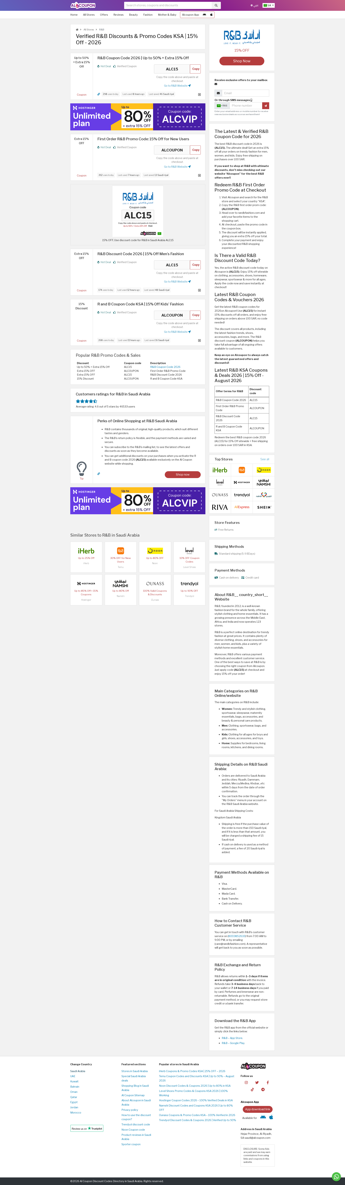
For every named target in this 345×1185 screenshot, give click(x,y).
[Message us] (336, 1176)
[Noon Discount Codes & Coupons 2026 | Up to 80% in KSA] (155, 550)
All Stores (89, 14)
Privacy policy (129, 1110)
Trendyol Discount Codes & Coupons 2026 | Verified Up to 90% (197, 1120)
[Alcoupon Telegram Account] (263, 1089)
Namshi (121, 596)
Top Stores (224, 459)
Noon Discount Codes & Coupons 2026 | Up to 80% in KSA (195, 1085)
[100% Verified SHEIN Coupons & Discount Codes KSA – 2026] (264, 507)
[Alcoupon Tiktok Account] (252, 1089)
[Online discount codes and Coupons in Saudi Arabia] (77, 29)
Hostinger (86, 600)
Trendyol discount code (135, 1124)
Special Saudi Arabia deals (133, 1078)
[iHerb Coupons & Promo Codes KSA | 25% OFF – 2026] (86, 550)
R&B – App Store (232, 1038)
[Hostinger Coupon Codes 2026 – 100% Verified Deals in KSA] (86, 583)
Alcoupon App (190, 14)
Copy (195, 69)
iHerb (86, 563)
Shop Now (241, 61)
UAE (72, 1076)
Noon (155, 563)
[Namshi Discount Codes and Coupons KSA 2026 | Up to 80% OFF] (121, 583)
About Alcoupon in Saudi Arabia (136, 1102)
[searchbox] (168, 5)
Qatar (73, 1097)
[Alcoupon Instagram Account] (246, 1082)
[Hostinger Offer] (137, 116)
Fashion (148, 14)
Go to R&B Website (176, 85)
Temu (121, 567)
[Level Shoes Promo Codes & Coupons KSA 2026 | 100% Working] (189, 550)
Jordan (74, 1107)
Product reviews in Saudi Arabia (136, 1137)
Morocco (75, 1112)
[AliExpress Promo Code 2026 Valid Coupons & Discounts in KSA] (242, 507)
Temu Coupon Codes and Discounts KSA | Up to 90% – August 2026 (196, 1078)
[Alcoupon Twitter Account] (257, 1082)
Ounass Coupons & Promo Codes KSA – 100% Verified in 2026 (197, 1115)
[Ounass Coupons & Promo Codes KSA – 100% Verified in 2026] (155, 583)
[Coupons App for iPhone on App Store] (211, 15)
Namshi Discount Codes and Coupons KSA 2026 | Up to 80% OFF (196, 1108)
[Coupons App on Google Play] (204, 15)
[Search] (216, 5)
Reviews (118, 14)
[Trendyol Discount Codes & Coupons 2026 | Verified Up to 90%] (189, 583)
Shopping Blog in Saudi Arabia (135, 1088)
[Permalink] (98, 94)
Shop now (183, 474)
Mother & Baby (167, 14)
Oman (73, 1092)
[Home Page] (83, 5)
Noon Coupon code (133, 1129)
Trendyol (189, 596)
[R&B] (242, 36)
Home (74, 14)
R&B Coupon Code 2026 (165, 367)
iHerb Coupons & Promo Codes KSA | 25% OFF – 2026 (192, 1071)
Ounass (155, 600)
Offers (104, 14)
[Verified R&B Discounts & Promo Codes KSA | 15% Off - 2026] (138, 211)
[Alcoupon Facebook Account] (267, 1082)
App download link (257, 1109)
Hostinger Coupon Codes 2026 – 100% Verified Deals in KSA (196, 1100)
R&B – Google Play (233, 1043)
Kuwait (74, 1081)
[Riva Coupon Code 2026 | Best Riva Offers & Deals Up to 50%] (220, 507)
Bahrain (74, 1086)
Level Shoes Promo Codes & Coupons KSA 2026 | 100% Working (193, 1093)
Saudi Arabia (77, 1071)
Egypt (74, 1102)
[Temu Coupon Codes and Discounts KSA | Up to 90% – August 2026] (121, 550)
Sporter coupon (131, 1144)
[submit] (265, 105)
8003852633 (236, 936)
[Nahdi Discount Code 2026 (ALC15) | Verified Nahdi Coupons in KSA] (264, 494)
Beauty (133, 14)
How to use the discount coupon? (136, 1117)
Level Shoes (189, 567)
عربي (256, 5)
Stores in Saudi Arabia (134, 1071)
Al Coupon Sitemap (133, 1095)
